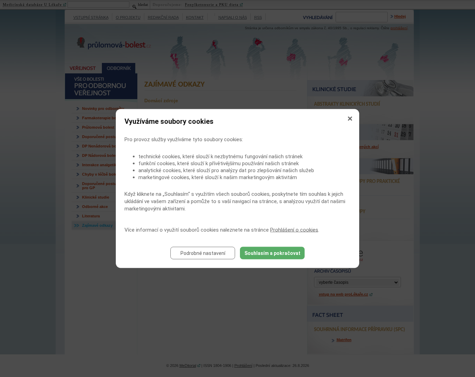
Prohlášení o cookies (294, 230)
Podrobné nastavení (202, 253)
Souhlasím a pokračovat (272, 253)
